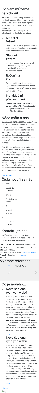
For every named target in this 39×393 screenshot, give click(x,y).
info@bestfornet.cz (29, 252)
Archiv (5, 388)
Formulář (22, 256)
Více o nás (7, 175)
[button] (9, 273)
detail (8, 334)
